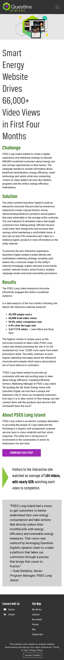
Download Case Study (21, 452)
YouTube (11, 609)
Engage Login (37, 634)
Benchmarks (37, 619)
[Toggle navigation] (57, 7)
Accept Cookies (33, 655)
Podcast (35, 624)
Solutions (36, 614)
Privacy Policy (36, 650)
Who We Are (36, 609)
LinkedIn (11, 614)
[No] (60, 650)
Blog (34, 629)
